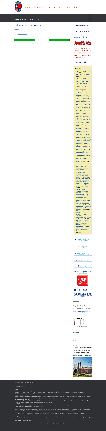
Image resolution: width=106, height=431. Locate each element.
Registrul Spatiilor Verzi (37, 19)
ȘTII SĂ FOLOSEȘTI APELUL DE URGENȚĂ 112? (82, 272)
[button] (90, 18)
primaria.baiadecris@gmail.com (24, 420)
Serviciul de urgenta (75, 16)
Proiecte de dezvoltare (48, 16)
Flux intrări (75, 337)
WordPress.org (76, 341)
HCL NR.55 (16, 29)
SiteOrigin (52, 426)
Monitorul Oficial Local (25, 19)
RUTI (83, 16)
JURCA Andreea (30, 26)
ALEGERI (17, 19)
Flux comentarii (76, 339)
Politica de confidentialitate (60, 423)
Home (16, 16)
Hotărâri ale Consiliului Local (22, 34)
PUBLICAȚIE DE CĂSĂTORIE (82, 71)
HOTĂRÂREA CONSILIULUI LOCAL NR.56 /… (59, 40)
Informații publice (59, 16)
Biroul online (67, 16)
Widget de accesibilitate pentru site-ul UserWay (39, 396)
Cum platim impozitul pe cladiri (80, 314)
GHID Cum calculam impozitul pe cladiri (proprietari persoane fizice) (82, 312)
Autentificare (76, 335)
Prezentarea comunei (23, 16)
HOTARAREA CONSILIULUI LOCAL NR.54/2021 (24, 40)
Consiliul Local (33, 16)
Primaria (40, 16)
